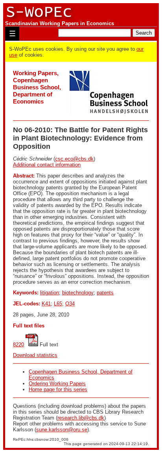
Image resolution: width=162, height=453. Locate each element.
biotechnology (78, 293)
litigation (49, 293)
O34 (70, 304)
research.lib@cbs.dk (80, 418)
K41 (46, 304)
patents (105, 293)
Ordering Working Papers (57, 383)
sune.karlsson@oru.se (61, 430)
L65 (58, 304)
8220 (18, 345)
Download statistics (35, 355)
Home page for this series (58, 389)
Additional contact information (47, 165)
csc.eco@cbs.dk (74, 159)
